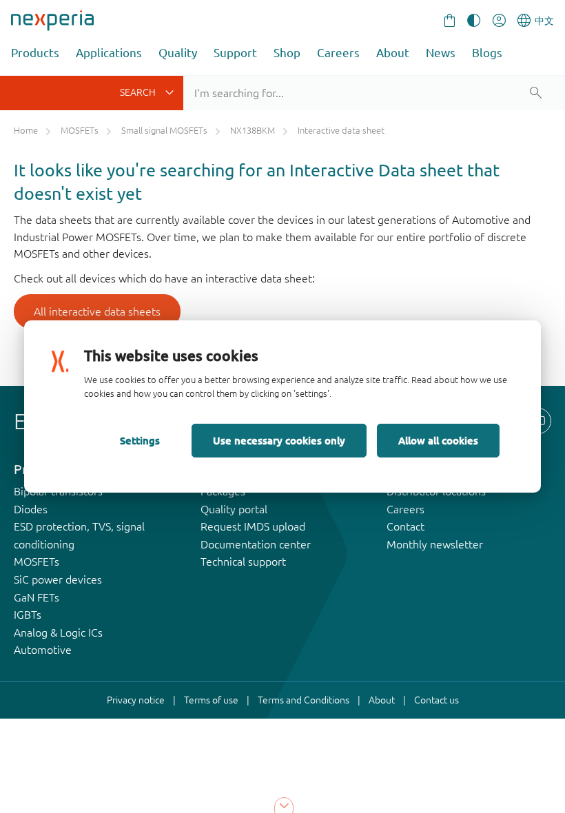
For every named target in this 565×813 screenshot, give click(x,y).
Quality (177, 52)
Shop (287, 52)
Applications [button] (109, 52)
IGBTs (27, 614)
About (392, 52)
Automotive (43, 650)
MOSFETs (36, 561)
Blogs (487, 52)
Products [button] (35, 52)
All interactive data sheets (97, 311)
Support (235, 52)
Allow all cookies (438, 440)
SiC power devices (58, 579)
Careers (338, 52)
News (440, 52)
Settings (140, 440)
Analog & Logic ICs (58, 632)
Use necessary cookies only (279, 440)
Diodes (31, 509)
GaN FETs (36, 597)
